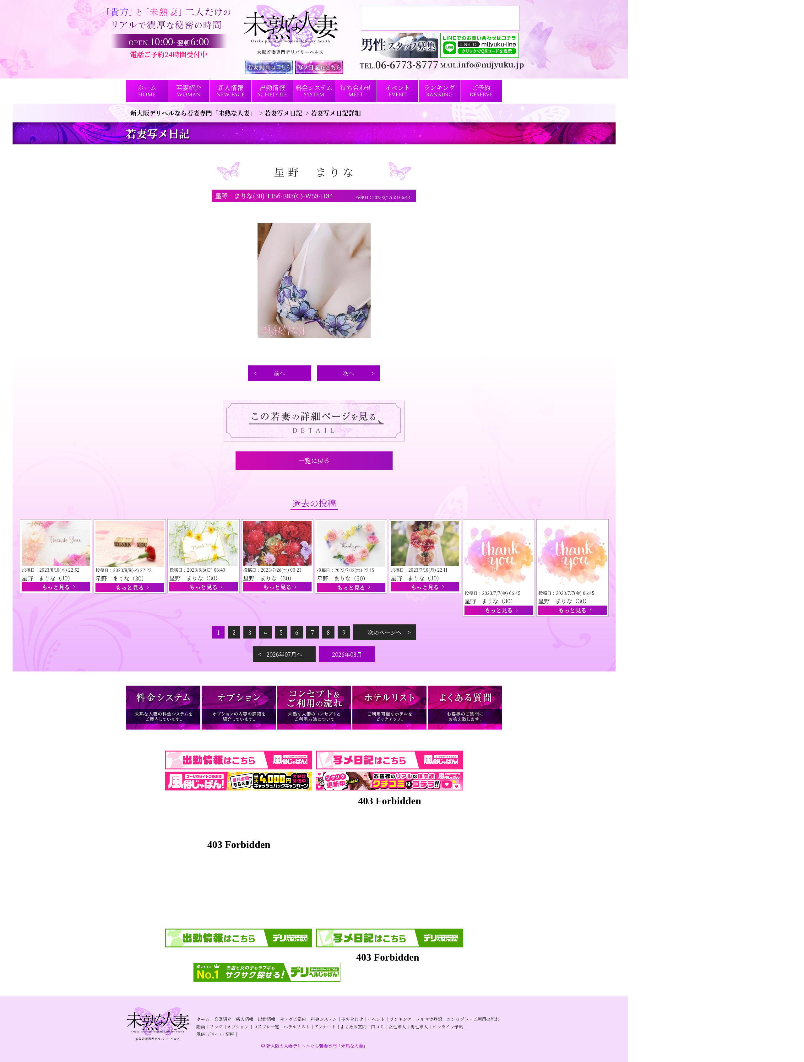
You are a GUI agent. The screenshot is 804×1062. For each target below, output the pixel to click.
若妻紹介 (222, 1019)
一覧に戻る (314, 460)
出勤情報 (266, 1019)
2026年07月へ (284, 654)
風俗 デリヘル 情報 (215, 1034)
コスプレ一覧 (266, 1026)
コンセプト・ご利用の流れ (473, 1019)
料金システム (324, 1019)
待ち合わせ (352, 1019)
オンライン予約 (447, 1026)
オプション (238, 1026)
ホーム (202, 1019)
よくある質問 (353, 1026)
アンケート (325, 1026)
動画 (200, 1026)
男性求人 (419, 1026)
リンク (216, 1026)
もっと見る (56, 587)
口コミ (377, 1026)
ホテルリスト (297, 1026)
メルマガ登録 (429, 1019)
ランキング (400, 1019)
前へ (279, 373)
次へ (348, 373)
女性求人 (397, 1026)
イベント (376, 1019)
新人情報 (244, 1019)
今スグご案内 (293, 1019)
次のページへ (385, 632)
